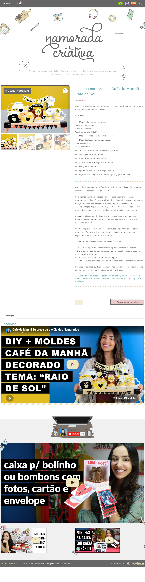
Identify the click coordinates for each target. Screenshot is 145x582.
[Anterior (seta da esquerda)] (5, 291)
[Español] (133, 3)
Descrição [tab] (9, 315)
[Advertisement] (72, 72)
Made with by (118, 564)
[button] (65, 90)
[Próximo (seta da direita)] (140, 291)
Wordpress (67, 564)
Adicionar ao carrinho (127, 302)
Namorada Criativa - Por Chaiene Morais (19, 564)
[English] (127, 3)
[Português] (120, 3)
